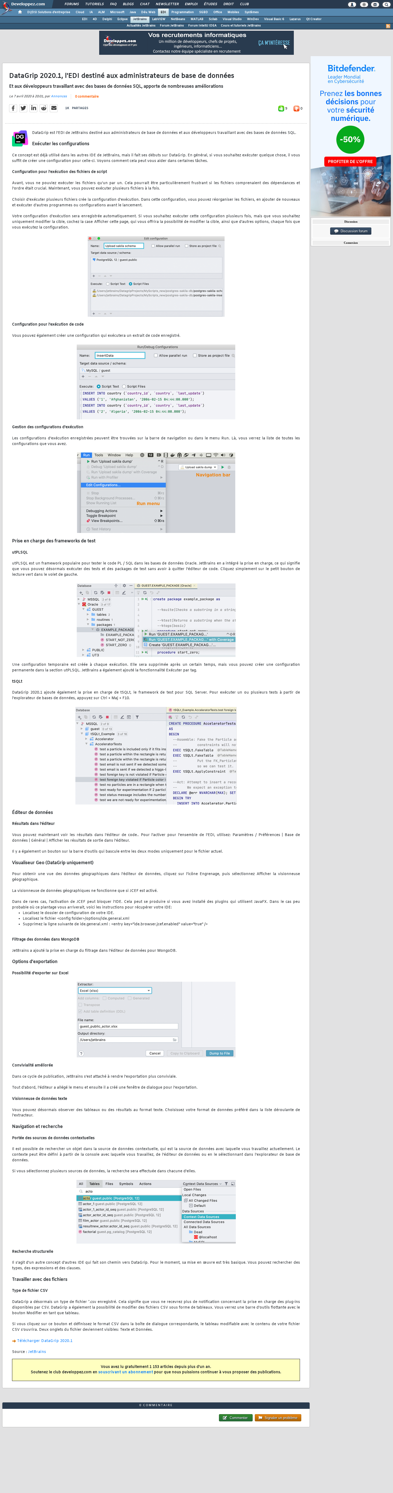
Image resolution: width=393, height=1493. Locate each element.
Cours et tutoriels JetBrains (241, 26)
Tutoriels (94, 4)
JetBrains (140, 19)
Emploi (191, 4)
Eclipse (122, 19)
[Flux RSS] (388, 26)
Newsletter (167, 4)
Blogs (128, 4)
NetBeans (178, 19)
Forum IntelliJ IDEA (202, 26)
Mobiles (233, 12)
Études (210, 4)
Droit (228, 4)
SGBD (203, 12)
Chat (144, 4)
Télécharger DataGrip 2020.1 (45, 1341)
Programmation (182, 12)
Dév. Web (148, 12)
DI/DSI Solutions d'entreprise (48, 12)
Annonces (59, 96)
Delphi (107, 19)
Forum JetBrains (172, 26)
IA (91, 12)
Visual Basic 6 (274, 19)
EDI (163, 12)
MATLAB (197, 19)
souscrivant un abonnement (125, 1372)
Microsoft (117, 12)
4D (95, 19)
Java (133, 12)
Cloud (80, 12)
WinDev (253, 19)
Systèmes (252, 12)
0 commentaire (87, 97)
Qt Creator (314, 19)
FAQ (113, 4)
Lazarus (295, 19)
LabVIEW (158, 19)
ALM (101, 12)
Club (244, 4)
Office (217, 12)
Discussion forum (353, 231)
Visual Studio (232, 19)
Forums (71, 4)
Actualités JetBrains (141, 26)
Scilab (213, 19)
